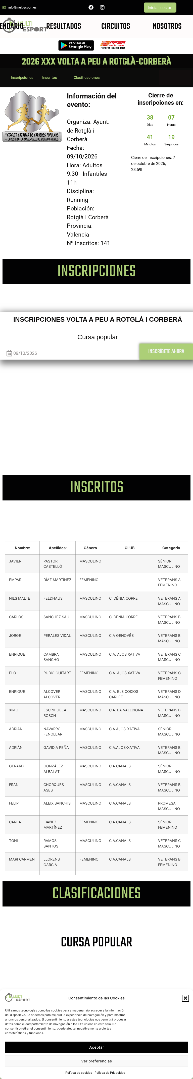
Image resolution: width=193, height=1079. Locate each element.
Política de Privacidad (109, 1072)
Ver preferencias (96, 1061)
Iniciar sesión (160, 7)
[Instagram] (102, 7)
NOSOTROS (167, 26)
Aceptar (96, 1047)
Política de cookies (78, 1072)
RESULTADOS (63, 26)
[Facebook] (90, 7)
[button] (185, 998)
